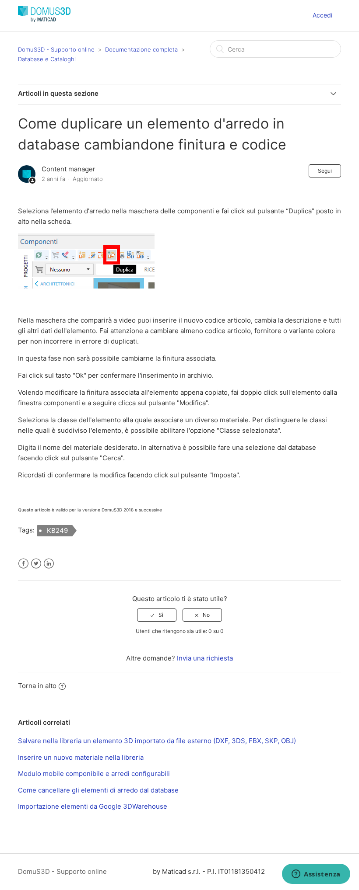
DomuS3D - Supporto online (56, 49)
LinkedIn (48, 563)
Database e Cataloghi (47, 59)
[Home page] (44, 20)
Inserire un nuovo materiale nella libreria (81, 757)
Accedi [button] (322, 15)
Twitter (36, 563)
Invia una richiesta (205, 658)
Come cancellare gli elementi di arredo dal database (98, 790)
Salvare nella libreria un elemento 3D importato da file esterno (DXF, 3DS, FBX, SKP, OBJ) (157, 741)
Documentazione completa (141, 49)
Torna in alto (37, 685)
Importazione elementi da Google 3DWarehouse (92, 806)
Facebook (23, 563)
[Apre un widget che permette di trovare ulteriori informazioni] (316, 875)
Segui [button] (325, 170)
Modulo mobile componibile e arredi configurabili (94, 773)
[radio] (156, 615)
